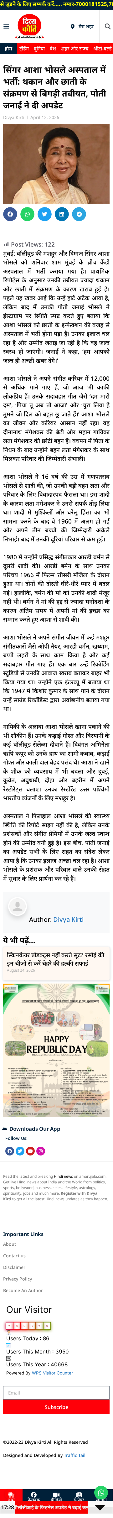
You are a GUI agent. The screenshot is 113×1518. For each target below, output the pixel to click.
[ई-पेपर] (79, 1495)
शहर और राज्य (74, 48)
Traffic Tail (74, 1455)
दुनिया (39, 48)
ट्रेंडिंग (24, 48)
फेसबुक (34, 1500)
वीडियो (56, 1500)
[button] (108, 26)
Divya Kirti (68, 919)
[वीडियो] (56, 1495)
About (9, 1244)
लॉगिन (101, 1500)
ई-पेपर (79, 1500)
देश (53, 48)
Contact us (14, 1256)
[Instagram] (40, 1151)
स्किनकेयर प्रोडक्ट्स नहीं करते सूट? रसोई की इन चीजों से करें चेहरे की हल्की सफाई (55, 959)
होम (8, 48)
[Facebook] (9, 1151)
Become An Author (23, 1290)
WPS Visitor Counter (52, 1372)
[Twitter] (20, 1151)
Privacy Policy (17, 1279)
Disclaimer (14, 1267)
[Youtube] (30, 1151)
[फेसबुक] (34, 1495)
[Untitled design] (56, 1115)
